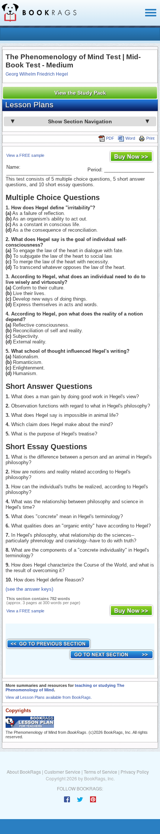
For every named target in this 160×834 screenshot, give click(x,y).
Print (150, 138)
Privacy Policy (135, 771)
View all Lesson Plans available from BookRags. (49, 697)
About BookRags (24, 771)
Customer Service (62, 771)
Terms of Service (100, 771)
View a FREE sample (25, 155)
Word (130, 138)
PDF (110, 138)
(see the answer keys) (29, 589)
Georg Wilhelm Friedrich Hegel (37, 74)
